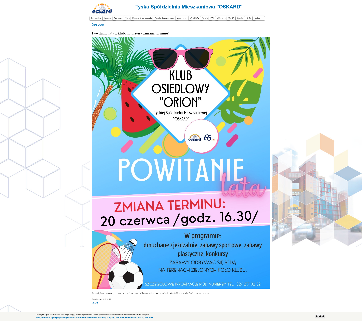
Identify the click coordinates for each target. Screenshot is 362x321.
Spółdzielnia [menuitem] (96, 18)
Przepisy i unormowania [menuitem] (164, 18)
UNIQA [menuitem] (231, 18)
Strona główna (98, 24)
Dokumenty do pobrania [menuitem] (142, 18)
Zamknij (320, 316)
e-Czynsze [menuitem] (221, 18)
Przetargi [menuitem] (107, 18)
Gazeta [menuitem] (240, 18)
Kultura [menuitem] (205, 18)
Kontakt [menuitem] (257, 18)
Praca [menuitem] (127, 18)
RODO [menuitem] (248, 18)
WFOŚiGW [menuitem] (194, 18)
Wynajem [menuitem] (118, 18)
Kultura (95, 301)
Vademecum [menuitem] (182, 18)
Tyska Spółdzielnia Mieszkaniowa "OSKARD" (189, 6)
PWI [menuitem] (212, 18)
